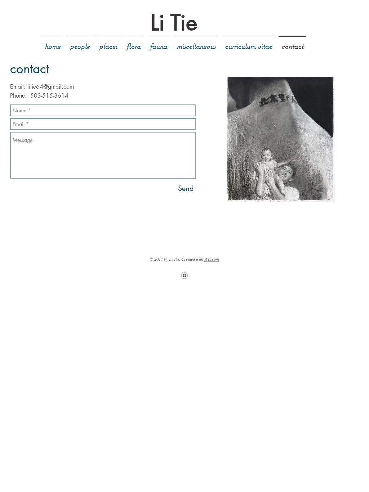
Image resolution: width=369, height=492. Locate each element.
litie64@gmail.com (50, 86)
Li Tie (174, 22)
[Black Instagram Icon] (184, 275)
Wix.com (211, 259)
